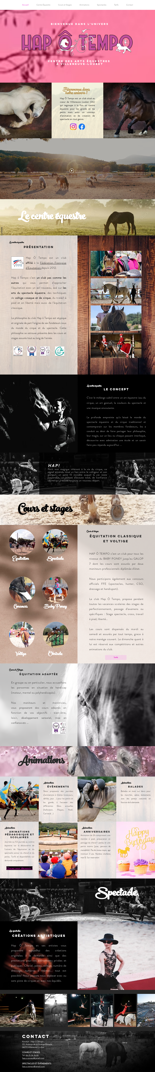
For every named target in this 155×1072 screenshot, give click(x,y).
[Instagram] (73, 126)
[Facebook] (82, 126)
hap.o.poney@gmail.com (33, 1058)
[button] (116, 263)
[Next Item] (152, 1010)
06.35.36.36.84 (32, 1055)
